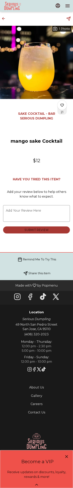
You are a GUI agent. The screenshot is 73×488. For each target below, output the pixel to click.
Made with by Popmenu (30, 285)
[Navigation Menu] (67, 6)
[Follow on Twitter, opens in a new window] (55, 298)
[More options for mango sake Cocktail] (62, 105)
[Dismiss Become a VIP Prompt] (66, 456)
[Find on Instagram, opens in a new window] (17, 298)
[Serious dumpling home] (25, 6)
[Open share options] (68, 19)
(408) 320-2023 (36, 334)
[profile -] (57, 5)
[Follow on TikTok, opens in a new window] (43, 298)
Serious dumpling (36, 441)
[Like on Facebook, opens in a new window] (30, 298)
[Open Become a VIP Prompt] (36, 484)
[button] (4, 18)
